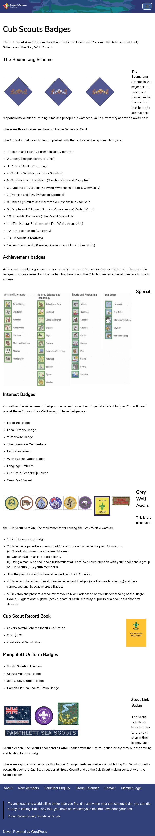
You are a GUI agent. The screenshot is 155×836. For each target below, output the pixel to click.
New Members (28, 788)
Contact (109, 788)
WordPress (39, 831)
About (8, 788)
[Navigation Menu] (147, 6)
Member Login (131, 788)
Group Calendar (87, 788)
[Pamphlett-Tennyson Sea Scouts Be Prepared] (15, 6)
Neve (7, 831)
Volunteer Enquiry (57, 788)
